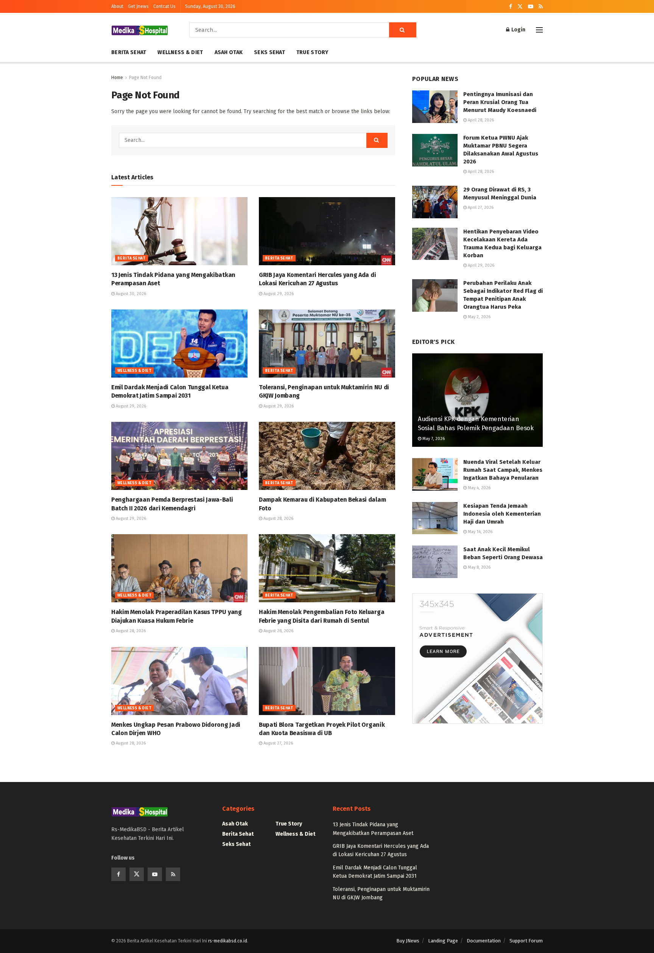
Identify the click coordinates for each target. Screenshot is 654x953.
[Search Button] (402, 29)
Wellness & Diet (180, 52)
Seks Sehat (269, 52)
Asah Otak (229, 52)
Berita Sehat (128, 52)
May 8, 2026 (478, 567)
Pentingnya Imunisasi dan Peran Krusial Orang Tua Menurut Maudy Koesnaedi (499, 102)
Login (517, 29)
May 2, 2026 (478, 316)
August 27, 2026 (277, 743)
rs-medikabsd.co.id (227, 941)
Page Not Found (145, 77)
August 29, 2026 (278, 293)
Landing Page (443, 941)
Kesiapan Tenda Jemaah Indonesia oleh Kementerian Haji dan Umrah (502, 513)
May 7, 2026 (433, 438)
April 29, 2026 (480, 265)
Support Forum (526, 941)
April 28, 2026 (480, 120)
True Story (312, 52)
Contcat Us (164, 6)
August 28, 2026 (277, 518)
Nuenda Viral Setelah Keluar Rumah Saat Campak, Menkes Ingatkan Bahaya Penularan (502, 470)
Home (117, 77)
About (117, 6)
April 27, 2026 (480, 207)
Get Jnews (138, 6)
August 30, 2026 (130, 293)
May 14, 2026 (479, 531)
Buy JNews (407, 941)
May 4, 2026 (478, 487)
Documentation (484, 941)
